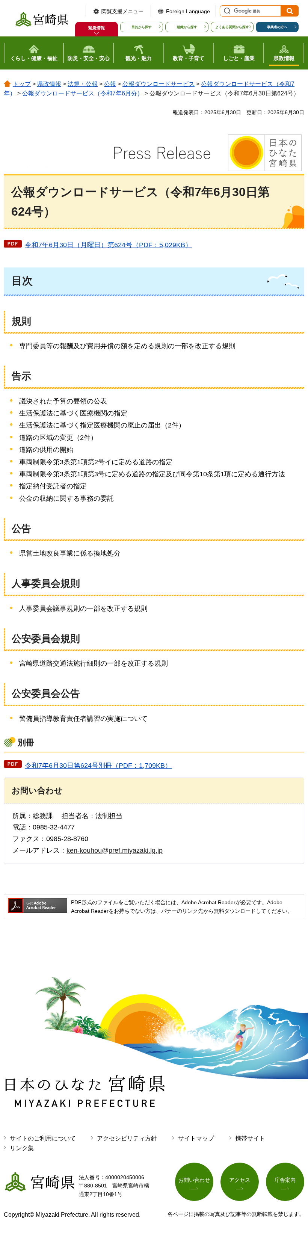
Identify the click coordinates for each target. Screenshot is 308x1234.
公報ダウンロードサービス (158, 84)
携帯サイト (250, 1138)
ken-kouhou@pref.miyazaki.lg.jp (114, 850)
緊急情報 (96, 28)
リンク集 (22, 1148)
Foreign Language (188, 11)
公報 (110, 84)
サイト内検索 (226, 11)
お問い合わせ (194, 1180)
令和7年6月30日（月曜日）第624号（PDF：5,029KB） (108, 245)
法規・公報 (83, 84)
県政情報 (49, 84)
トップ (22, 84)
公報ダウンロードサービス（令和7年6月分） (82, 93)
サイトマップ (196, 1138)
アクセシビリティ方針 (127, 1138)
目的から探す (141, 27)
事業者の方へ (277, 27)
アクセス (239, 1180)
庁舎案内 (285, 1180)
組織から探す (187, 27)
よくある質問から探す (232, 27)
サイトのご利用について (43, 1138)
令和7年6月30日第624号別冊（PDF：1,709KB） (98, 765)
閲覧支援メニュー (122, 11)
